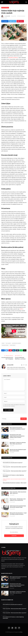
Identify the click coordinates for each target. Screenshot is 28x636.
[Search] (26, 2)
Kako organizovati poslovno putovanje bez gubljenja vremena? (17, 428)
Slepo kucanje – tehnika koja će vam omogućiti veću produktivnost (18, 499)
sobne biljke (12, 345)
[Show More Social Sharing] (25, 21)
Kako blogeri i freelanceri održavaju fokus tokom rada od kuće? (18, 443)
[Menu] (2, 2)
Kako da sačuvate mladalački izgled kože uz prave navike (18, 450)
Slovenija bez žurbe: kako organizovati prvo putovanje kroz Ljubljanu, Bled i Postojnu (17, 436)
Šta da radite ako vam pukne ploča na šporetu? (12, 462)
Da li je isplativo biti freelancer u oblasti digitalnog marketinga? (13, 476)
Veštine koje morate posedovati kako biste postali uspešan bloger (18, 506)
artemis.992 (7, 16)
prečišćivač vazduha (16, 343)
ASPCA (21, 309)
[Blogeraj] (14, 2)
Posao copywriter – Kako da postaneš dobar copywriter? (14, 466)
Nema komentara (21, 16)
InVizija (21, 632)
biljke (3, 343)
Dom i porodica (5, 7)
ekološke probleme (13, 57)
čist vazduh (8, 343)
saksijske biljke (5, 345)
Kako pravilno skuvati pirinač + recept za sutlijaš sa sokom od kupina (18, 513)
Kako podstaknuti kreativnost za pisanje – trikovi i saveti (14, 482)
